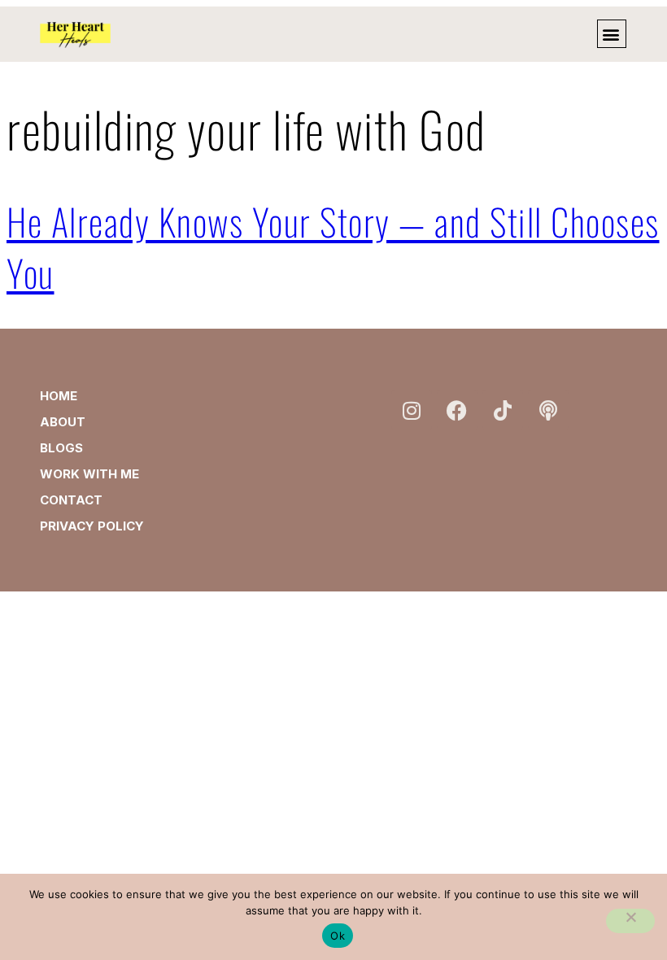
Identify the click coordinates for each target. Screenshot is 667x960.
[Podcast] (548, 410)
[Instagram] (411, 410)
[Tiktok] (502, 410)
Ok (337, 935)
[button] (611, 34)
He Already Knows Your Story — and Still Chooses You (333, 246)
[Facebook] (457, 410)
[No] (630, 921)
